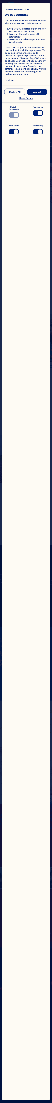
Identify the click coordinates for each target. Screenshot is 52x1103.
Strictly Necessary (14, 108)
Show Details (26, 98)
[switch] (14, 115)
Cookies (9, 80)
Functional (38, 107)
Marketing (38, 126)
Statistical (14, 126)
